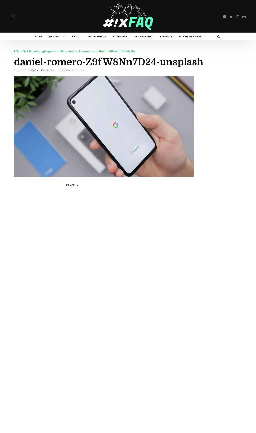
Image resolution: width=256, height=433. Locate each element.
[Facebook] (224, 16)
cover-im (72, 184)
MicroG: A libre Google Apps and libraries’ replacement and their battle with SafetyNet (75, 51)
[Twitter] (231, 16)
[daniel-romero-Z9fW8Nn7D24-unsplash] (104, 126)
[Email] (244, 16)
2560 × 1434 (38, 70)
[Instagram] (237, 16)
